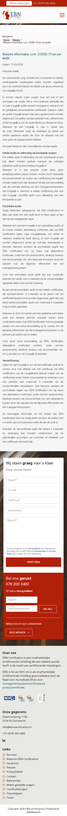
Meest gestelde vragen (20, 785)
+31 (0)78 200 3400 (44, 3)
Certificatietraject (17, 789)
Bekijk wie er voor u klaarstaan (24, 623)
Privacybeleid (34, 548)
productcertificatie (13, 687)
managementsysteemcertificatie (21, 683)
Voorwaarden (40, 551)
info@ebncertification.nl (16, 727)
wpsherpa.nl (33, 812)
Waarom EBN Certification (22, 759)
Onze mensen (17, 632)
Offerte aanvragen (19, 3)
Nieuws (11, 767)
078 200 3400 (17, 584)
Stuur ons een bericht (18, 469)
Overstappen (14, 793)
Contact (11, 776)
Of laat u (19, 591)
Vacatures (13, 763)
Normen (12, 755)
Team (10, 797)
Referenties (14, 780)
